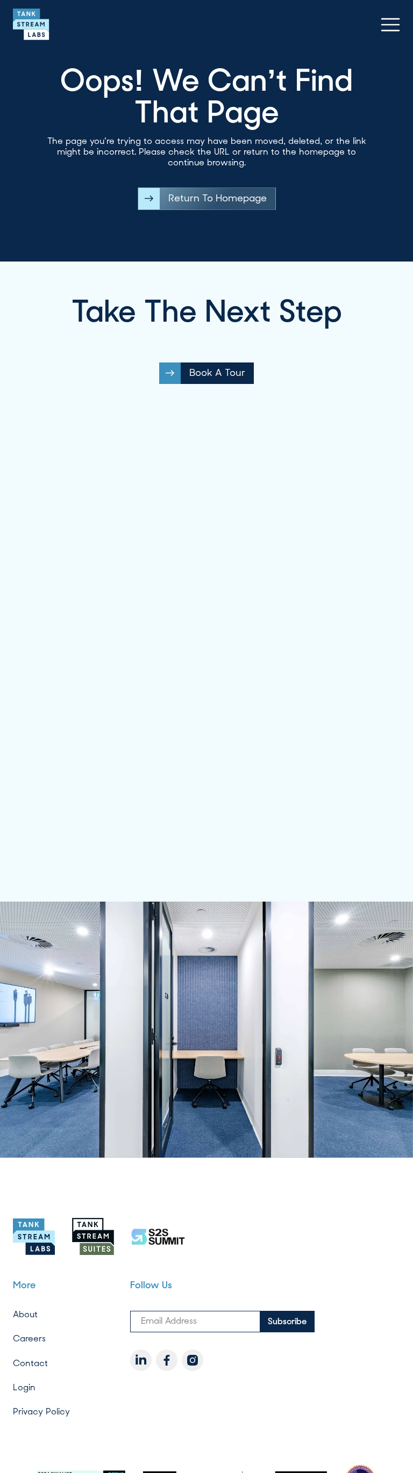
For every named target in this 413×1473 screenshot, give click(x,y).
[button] (390, 24)
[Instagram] (192, 1360)
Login (24, 1387)
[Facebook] (166, 1360)
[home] (31, 24)
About (25, 1314)
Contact (30, 1363)
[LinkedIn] (141, 1360)
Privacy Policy (41, 1411)
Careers (29, 1338)
